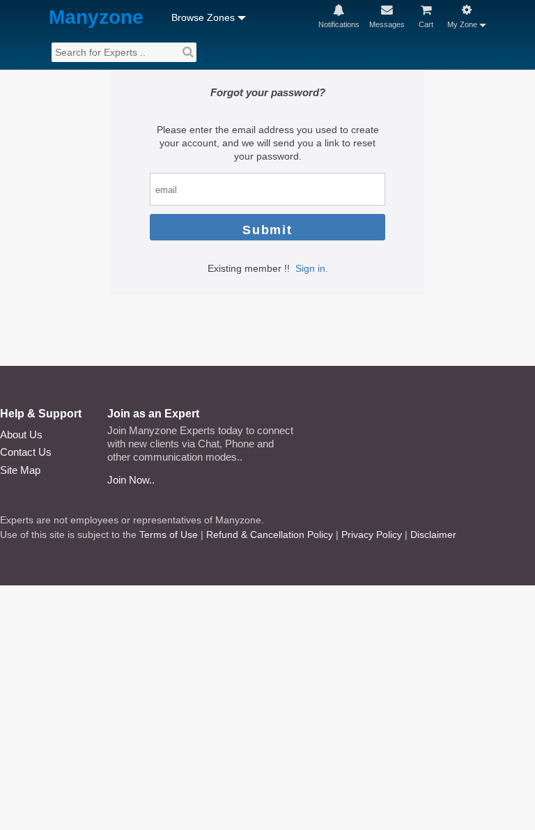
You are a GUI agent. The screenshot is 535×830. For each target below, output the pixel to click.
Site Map (20, 470)
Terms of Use (168, 534)
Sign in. (311, 268)
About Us (21, 434)
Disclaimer (433, 534)
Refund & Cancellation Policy (269, 534)
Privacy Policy (371, 534)
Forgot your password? (267, 92)
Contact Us (26, 452)
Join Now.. (131, 480)
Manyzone (96, 17)
